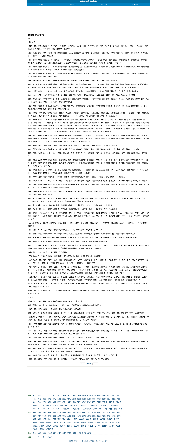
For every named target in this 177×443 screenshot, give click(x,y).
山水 (109, 395)
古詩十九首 (87, 409)
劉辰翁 (83, 426)
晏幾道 (35, 426)
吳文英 (48, 426)
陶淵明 (109, 419)
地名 (69, 399)
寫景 (34, 395)
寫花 (79, 395)
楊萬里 (90, 423)
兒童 (44, 399)
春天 (44, 395)
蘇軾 (44, 413)
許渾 (44, 416)
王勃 (69, 416)
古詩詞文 (42, 4)
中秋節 (48, 405)
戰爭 (59, 402)
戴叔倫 (111, 426)
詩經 (84, 402)
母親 (49, 402)
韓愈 (79, 413)
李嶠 (39, 419)
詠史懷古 (73, 405)
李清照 (88, 419)
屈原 (94, 416)
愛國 (79, 399)
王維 (49, 413)
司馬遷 (41, 429)
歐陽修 (48, 423)
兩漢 (39, 433)
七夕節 (41, 405)
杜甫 (39, 413)
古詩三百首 (108, 409)
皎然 (118, 413)
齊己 (84, 413)
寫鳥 (49, 399)
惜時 (69, 402)
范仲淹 (104, 423)
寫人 (39, 402)
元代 (79, 433)
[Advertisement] (82, 19)
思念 (99, 399)
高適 (114, 416)
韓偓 (104, 416)
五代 (64, 433)
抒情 (74, 399)
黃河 (39, 399)
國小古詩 (114, 405)
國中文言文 (67, 409)
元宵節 (104, 402)
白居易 (74, 419)
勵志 (109, 399)
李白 (34, 413)
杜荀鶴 (111, 423)
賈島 (89, 413)
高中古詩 (46, 409)
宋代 (69, 433)
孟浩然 (116, 419)
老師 (44, 402)
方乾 (118, 416)
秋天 (54, 395)
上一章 (82, 363)
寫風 (74, 395)
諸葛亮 (97, 423)
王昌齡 (76, 423)
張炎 (64, 419)
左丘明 (76, 426)
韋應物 (55, 423)
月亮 (104, 395)
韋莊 (64, 416)
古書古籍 (135, 4)
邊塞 (64, 399)
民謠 (89, 402)
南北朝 (49, 433)
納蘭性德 (49, 429)
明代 (84, 433)
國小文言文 (57, 409)
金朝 (74, 433)
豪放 (79, 402)
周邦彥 (118, 423)
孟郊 (34, 416)
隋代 (54, 433)
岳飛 (89, 416)
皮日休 (41, 426)
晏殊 (79, 416)
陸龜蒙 (83, 423)
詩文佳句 (73, 4)
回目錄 (89, 363)
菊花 (94, 395)
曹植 (114, 413)
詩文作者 (104, 4)
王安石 (41, 423)
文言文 (49, 437)
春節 (99, 402)
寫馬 (54, 399)
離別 (84, 399)
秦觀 (34, 419)
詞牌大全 (94, 405)
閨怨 (118, 399)
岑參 (74, 413)
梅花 (84, 395)
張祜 (54, 416)
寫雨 (64, 395)
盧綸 (84, 416)
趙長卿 (97, 426)
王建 (59, 416)
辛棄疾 (81, 419)
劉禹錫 (95, 419)
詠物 (39, 395)
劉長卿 (62, 423)
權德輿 (62, 426)
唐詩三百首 (97, 409)
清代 (89, 433)
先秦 (34, 433)
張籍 (109, 413)
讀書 (64, 402)
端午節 (35, 405)
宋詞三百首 (118, 409)
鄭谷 (49, 419)
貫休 (39, 416)
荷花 (89, 395)
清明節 (118, 402)
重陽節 (55, 405)
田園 (59, 399)
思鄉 (94, 399)
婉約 (74, 402)
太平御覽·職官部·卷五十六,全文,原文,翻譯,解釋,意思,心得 (83, 441)
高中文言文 (77, 409)
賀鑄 (54, 419)
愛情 (104, 399)
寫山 (114, 395)
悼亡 (34, 402)
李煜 (69, 413)
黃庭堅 (90, 426)
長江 (34, 399)
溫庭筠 (69, 423)
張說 (59, 419)
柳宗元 (35, 423)
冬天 (59, 395)
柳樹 (99, 395)
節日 (94, 402)
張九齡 (104, 426)
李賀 (104, 413)
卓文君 (118, 426)
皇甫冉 (69, 426)
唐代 (59, 433)
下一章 (95, 363)
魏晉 (44, 433)
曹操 (94, 413)
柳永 (99, 413)
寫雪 (69, 395)
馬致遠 (55, 426)
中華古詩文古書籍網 (88, 1)
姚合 (74, 416)
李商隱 (102, 419)
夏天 (49, 395)
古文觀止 (104, 405)
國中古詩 (36, 409)
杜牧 (54, 413)
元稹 (64, 413)
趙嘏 (44, 419)
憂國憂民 (63, 405)
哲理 (114, 399)
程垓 (69, 419)
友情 (54, 402)
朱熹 (109, 416)
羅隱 (49, 416)
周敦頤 (35, 429)
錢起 (99, 416)
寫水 (118, 395)
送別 (89, 399)
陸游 (59, 413)
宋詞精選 (83, 405)
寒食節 (111, 402)
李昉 (33, 38)
